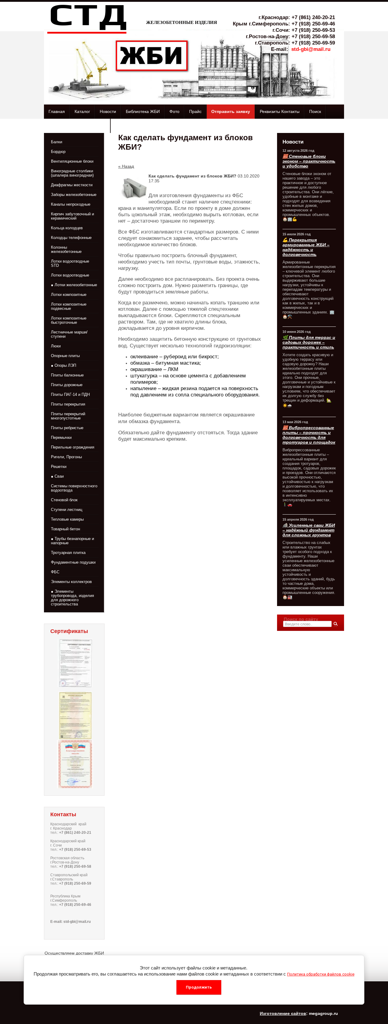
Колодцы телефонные (71, 237)
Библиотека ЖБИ (143, 111)
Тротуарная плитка (68, 552)
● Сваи (57, 476)
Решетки (58, 466)
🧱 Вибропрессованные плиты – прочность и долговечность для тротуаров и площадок (309, 435)
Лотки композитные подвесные (68, 306)
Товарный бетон (65, 529)
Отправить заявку (230, 111)
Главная (56, 111)
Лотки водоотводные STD (70, 263)
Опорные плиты (65, 355)
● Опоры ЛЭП (63, 365)
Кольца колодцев (67, 228)
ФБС (55, 572)
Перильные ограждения (72, 447)
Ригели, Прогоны (66, 457)
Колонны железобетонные (66, 249)
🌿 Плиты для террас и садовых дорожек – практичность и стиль (309, 342)
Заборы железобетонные (73, 194)
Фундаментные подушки (73, 562)
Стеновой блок (64, 500)
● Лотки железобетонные (74, 285)
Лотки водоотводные (70, 275)
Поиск (315, 111)
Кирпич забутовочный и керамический (72, 216)
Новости (108, 111)
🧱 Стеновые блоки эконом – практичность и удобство (309, 161)
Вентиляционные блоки (72, 161)
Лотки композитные (68, 294)
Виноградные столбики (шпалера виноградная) (72, 173)
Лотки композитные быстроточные (68, 320)
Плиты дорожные (66, 385)
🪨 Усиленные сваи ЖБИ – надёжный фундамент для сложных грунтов (309, 530)
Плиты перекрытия (68, 404)
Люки (56, 346)
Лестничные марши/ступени (69, 334)
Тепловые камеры (67, 519)
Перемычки (61, 437)
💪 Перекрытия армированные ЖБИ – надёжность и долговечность (306, 247)
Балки (56, 142)
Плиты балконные (67, 375)
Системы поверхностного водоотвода (74, 488)
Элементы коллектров (71, 581)
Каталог (82, 111)
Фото (174, 111)
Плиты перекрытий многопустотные (68, 416)
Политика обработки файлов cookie (320, 974)
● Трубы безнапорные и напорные (72, 540)
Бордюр (58, 151)
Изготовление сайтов (283, 1013)
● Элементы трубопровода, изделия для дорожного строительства (72, 597)
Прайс (195, 111)
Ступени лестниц (66, 509)
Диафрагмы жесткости (71, 185)
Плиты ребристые (67, 428)
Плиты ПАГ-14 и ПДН (70, 394)
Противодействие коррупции (76, 125)
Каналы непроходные (70, 204)
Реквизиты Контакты (279, 111)
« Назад (126, 166)
